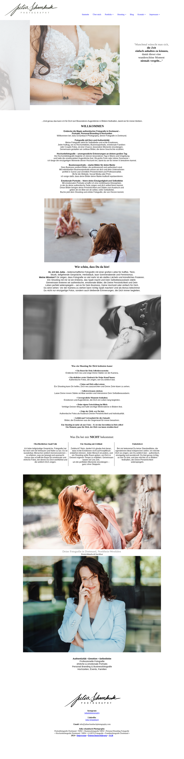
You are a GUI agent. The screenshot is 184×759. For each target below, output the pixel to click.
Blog (132, 14)
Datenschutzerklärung (97, 735)
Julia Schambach (92, 720)
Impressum (153, 14)
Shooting (120, 14)
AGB (111, 735)
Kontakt (141, 14)
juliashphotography (92, 713)
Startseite (85, 14)
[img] (29, 10)
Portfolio (108, 14)
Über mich (97, 14)
